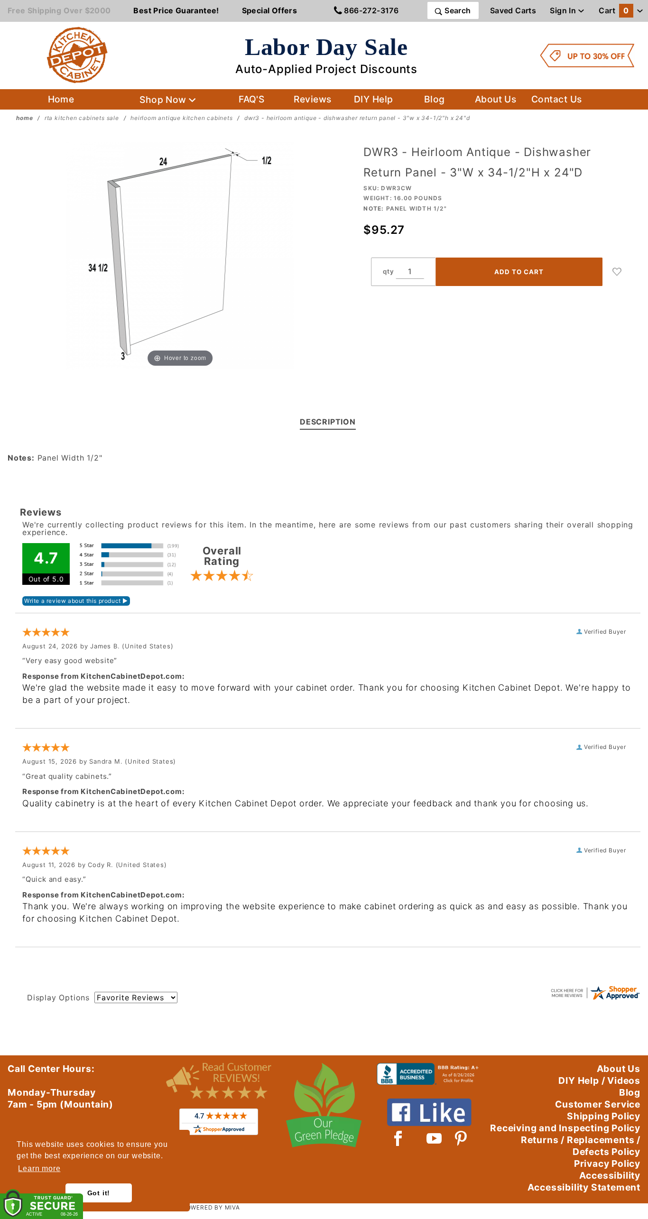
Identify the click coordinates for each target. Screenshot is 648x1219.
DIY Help (373, 99)
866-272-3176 (370, 10)
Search (457, 10)
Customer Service (597, 1104)
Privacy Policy (607, 1163)
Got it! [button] (99, 1193)
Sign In (564, 10)
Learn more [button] (39, 1168)
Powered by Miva (211, 1207)
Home (61, 99)
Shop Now (164, 99)
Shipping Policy (603, 1116)
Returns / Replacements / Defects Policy (580, 1145)
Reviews (312, 99)
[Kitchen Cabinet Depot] (77, 54)
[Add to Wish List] (617, 272)
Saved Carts (513, 10)
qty (388, 271)
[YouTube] (434, 1138)
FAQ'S (251, 99)
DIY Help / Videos (599, 1080)
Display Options (58, 997)
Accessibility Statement (584, 1187)
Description (328, 421)
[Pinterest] (461, 1138)
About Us (496, 99)
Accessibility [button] (609, 1175)
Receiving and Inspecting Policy (565, 1128)
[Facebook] (398, 1138)
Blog (434, 99)
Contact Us (556, 99)
